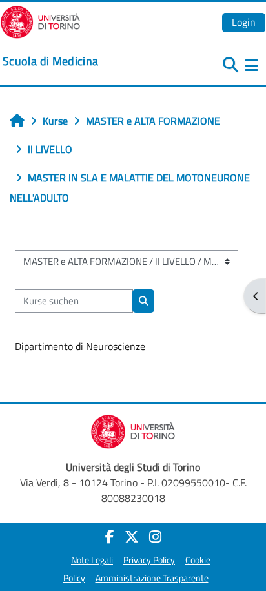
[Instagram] (155, 537)
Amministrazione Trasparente (152, 578)
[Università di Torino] (40, 20)
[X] (131, 537)
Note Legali (92, 560)
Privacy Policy (149, 560)
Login (244, 22)
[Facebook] (109, 537)
